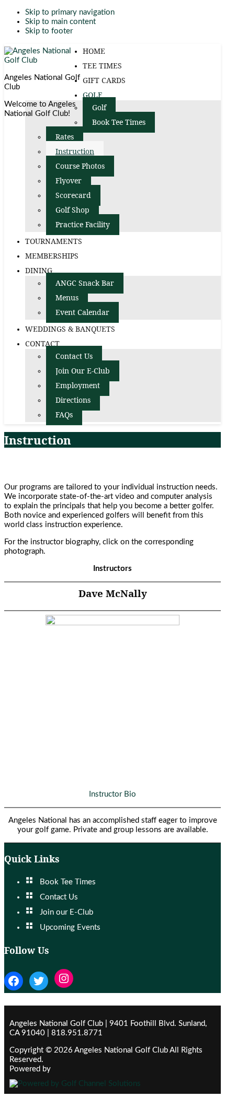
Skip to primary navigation (70, 12)
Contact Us (59, 897)
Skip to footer (49, 31)
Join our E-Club (66, 912)
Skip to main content (60, 22)
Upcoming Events (70, 927)
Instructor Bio (112, 794)
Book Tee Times (68, 882)
